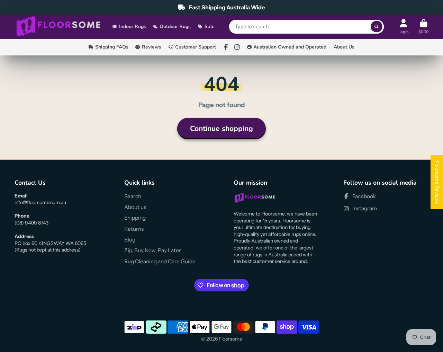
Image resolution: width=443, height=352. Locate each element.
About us (135, 207)
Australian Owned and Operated (289, 47)
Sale (210, 26)
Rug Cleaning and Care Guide (160, 261)
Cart (423, 26)
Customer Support (195, 47)
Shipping (135, 217)
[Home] (59, 27)
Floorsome (230, 339)
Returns (134, 229)
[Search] (376, 27)
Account (403, 26)
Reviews (151, 47)
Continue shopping (221, 128)
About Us (344, 47)
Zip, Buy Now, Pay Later (152, 250)
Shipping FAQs (111, 47)
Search (132, 196)
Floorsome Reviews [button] (437, 182)
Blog (129, 239)
